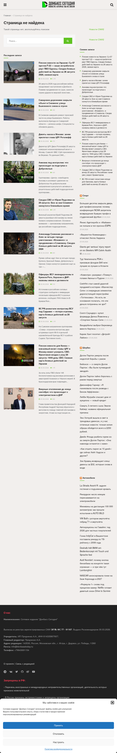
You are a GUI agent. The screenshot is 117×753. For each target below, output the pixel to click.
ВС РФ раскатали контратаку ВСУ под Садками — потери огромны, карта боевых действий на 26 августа (56, 313)
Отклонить (58, 733)
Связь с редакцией (25, 663)
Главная (7, 15)
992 (53, 399)
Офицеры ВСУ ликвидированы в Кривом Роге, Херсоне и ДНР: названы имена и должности (56, 277)
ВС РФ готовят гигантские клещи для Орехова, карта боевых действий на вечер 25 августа (96, 181)
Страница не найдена (22, 15)
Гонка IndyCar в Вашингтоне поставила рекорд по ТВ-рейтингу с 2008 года (94, 539)
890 (53, 253)
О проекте (9, 663)
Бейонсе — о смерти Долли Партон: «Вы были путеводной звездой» (95, 367)
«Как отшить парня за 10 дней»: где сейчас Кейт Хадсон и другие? (96, 452)
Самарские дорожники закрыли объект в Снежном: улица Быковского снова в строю (55, 102)
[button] (112, 702)
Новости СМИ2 (96, 29)
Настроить (58, 742)
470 (53, 141)
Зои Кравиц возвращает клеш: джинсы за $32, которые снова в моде (96, 464)
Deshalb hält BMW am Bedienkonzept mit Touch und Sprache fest (94, 551)
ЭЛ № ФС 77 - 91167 (61, 629)
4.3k (54, 210)
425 (53, 172)
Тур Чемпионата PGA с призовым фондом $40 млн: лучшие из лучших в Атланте (94, 262)
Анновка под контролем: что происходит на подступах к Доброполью (53, 165)
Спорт (86, 195)
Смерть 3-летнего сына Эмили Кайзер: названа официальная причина (95, 409)
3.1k (54, 321)
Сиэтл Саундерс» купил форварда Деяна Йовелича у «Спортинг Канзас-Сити (94, 316)
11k (53, 368)
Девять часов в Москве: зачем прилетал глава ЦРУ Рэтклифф (55, 136)
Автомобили (89, 477)
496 (53, 110)
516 (53, 284)
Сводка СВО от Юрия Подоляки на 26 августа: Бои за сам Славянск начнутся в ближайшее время (57, 202)
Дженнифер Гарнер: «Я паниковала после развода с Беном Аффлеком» (94, 388)
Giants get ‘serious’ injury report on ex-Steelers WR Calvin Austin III (95, 250)
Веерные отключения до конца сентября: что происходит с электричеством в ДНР (55, 391)
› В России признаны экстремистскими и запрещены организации (36, 697)
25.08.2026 (44, 399)
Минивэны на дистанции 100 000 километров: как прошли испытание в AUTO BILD (96, 510)
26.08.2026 (44, 79)
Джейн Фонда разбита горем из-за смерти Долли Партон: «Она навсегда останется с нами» (96, 440)
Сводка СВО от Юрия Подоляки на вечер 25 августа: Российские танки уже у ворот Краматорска (97, 172)
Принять (58, 725)
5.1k (54, 79)
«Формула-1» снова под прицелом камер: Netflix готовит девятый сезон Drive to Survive (96, 588)
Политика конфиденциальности (58, 749)
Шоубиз (86, 347)
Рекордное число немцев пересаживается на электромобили (92, 498)
